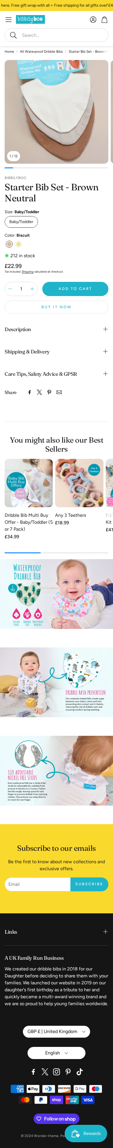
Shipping (27, 271)
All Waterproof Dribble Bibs (41, 52)
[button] (56, 35)
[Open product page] (29, 483)
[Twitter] (39, 392)
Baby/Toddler (21, 221)
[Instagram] (56, 1071)
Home (9, 52)
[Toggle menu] (8, 19)
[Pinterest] (49, 392)
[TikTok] (79, 1071)
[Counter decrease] (10, 289)
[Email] (59, 392)
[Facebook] (29, 392)
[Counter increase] (32, 289)
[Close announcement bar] (107, 4)
